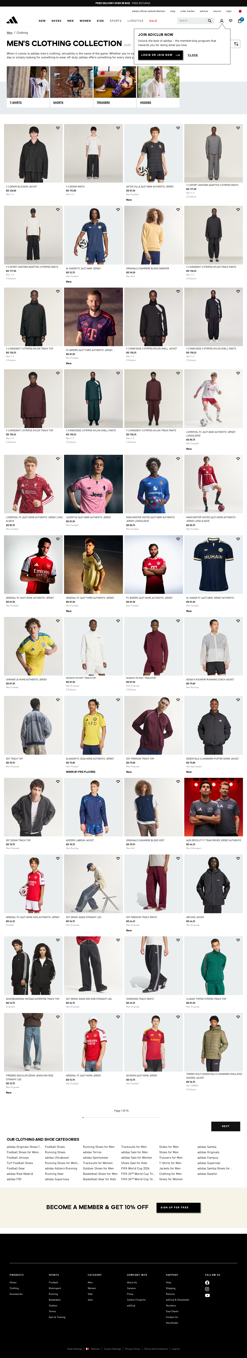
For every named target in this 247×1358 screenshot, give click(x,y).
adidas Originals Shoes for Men (24, 1147)
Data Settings (74, 1349)
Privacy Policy (132, 1349)
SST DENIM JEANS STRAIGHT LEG (83, 917)
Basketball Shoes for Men (100, 1174)
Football (53, 1282)
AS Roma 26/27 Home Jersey (141, 1076)
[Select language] (240, 11)
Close (193, 55)
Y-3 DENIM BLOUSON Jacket (21, 187)
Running (53, 1294)
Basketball (55, 1300)
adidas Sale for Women (136, 1157)
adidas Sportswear (95, 1157)
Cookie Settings (112, 1349)
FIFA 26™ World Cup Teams (138, 1179)
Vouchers (171, 1305)
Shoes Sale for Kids (134, 1163)
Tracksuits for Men (134, 1147)
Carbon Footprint (136, 1300)
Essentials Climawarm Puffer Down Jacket (212, 759)
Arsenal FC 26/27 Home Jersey (83, 1076)
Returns (170, 1294)
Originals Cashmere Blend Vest (145, 840)
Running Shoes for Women (62, 1163)
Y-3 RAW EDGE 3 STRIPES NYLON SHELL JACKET (151, 349)
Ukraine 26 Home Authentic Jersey (26, 680)
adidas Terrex (92, 1152)
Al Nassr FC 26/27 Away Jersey (83, 269)
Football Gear (16, 1168)
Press (130, 1294)
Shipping (170, 1288)
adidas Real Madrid (20, 1174)
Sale (90, 1300)
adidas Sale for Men (134, 1152)
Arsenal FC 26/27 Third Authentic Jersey (90, 598)
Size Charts (172, 1311)
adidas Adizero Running (61, 1168)
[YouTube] (207, 1295)
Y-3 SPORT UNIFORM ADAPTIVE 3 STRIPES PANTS (212, 185)
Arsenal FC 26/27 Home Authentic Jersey (30, 598)
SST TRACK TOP (14, 759)
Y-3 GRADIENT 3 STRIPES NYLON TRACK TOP (29, 349)
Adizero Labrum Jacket (80, 840)
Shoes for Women (171, 1179)
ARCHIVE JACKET (195, 917)
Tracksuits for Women (98, 1163)
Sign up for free (175, 1207)
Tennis (52, 1311)
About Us (132, 1282)
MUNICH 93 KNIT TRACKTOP (81, 678)
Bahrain (95, 1349)
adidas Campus (207, 1157)
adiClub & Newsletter (177, 1300)
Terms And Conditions (156, 1349)
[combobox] (195, 21)
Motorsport (55, 1288)
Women (92, 1288)
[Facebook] (207, 1282)
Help (168, 1282)
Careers (131, 1288)
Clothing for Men (170, 1174)
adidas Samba (206, 1147)
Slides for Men (169, 1147)
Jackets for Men (170, 1168)
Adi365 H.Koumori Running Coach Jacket (210, 680)
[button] (42, 21)
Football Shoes (55, 1147)
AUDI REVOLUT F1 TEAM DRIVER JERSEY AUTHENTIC (213, 840)
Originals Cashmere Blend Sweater (147, 269)
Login (229, 11)
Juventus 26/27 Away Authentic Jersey (88, 517)
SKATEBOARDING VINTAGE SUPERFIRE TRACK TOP (32, 999)
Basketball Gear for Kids (99, 1179)
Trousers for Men (171, 1157)
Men (10, 32)
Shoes (13, 1282)
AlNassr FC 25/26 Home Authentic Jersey (90, 759)
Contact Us (172, 1317)
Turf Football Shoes (20, 1163)
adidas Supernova (57, 1179)
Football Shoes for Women (24, 1152)
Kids (90, 1294)
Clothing (22, 32)
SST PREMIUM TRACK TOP (140, 759)
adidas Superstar (209, 1163)
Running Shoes (55, 1152)
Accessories (16, 1294)
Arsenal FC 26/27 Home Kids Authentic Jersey (32, 917)
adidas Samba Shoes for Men (215, 1168)
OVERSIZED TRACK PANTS (140, 999)
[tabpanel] (123, 631)
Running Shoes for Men (99, 1147)
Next (226, 1126)
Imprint (176, 1349)
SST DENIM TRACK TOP (18, 840)
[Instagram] (207, 1289)
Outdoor (53, 1305)
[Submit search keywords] (209, 21)
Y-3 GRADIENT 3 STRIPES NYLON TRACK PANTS (211, 267)
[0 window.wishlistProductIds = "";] (230, 21)
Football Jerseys (18, 1157)
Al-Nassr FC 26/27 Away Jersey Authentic (210, 598)
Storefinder (172, 1323)
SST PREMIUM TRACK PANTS (141, 917)
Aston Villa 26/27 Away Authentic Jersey (150, 187)
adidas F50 (14, 1179)
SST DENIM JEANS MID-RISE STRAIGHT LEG (89, 999)
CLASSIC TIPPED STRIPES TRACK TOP (206, 999)
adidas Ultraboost (57, 1157)
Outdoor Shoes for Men (98, 1168)
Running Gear (54, 1174)
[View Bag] (239, 21)
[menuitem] (42, 21)
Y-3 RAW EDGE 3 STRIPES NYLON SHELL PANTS (211, 349)
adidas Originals (208, 1152)
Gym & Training (57, 1317)
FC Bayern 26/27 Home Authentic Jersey (149, 598)
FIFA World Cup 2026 (135, 1168)
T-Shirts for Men (170, 1163)
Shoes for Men (168, 1152)
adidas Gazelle (207, 1174)
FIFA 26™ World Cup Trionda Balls (138, 1174)
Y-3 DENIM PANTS (75, 187)
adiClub (131, 1305)
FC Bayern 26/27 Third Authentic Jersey (89, 350)
